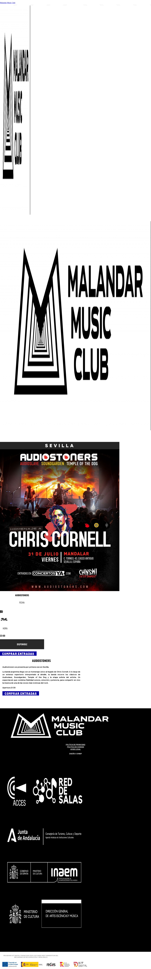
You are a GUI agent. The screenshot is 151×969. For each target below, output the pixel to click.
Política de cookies (75, 747)
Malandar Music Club (7, 3)
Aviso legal (75, 749)
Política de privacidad (75, 744)
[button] (75, 219)
